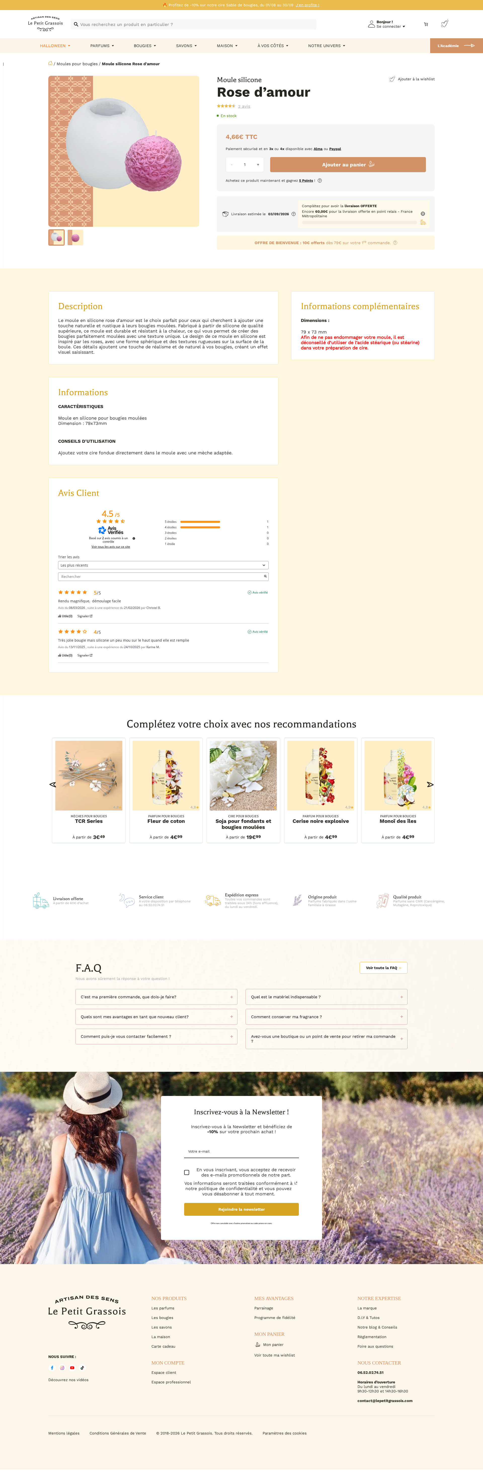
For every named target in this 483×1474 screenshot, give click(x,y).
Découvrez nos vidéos (68, 1380)
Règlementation (371, 1337)
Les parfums (162, 1308)
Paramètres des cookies (285, 1433)
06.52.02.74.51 (370, 1372)
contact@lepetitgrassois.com (385, 1400)
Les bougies (162, 1317)
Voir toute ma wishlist (274, 1355)
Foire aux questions (375, 1346)
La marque (367, 1308)
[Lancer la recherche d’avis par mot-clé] (265, 576)
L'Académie (448, 46)
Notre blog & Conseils (377, 1327)
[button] (52, 784)
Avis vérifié (260, 593)
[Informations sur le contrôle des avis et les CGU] (134, 538)
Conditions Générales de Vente (118, 1433)
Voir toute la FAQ (381, 968)
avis (244, 106)
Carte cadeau (163, 1346)
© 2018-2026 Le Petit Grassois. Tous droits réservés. (204, 1433)
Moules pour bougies (77, 63)
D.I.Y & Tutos (368, 1317)
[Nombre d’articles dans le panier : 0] (426, 24)
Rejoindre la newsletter (241, 1209)
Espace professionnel (171, 1382)
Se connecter (389, 26)
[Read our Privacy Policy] (296, 1183)
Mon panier (273, 1344)
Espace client (163, 1372)
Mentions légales (63, 1433)
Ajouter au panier (344, 165)
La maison (160, 1337)
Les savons (161, 1327)
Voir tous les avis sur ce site (111, 546)
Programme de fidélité (274, 1317)
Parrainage (263, 1308)
